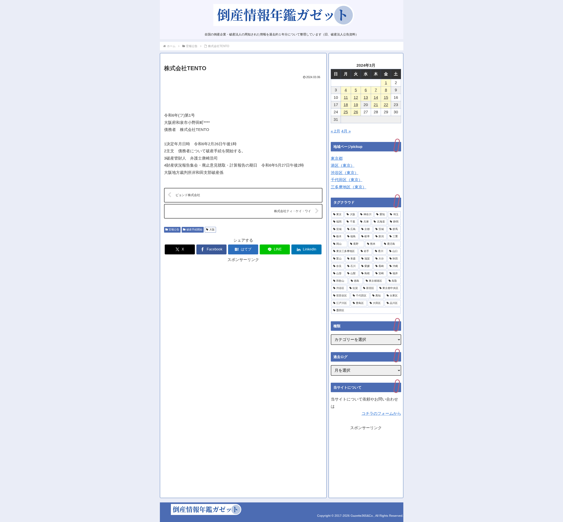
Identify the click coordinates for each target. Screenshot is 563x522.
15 (386, 97)
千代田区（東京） (346, 180)
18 (346, 105)
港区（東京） (343, 165)
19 (356, 105)
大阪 (212, 229)
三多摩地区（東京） (348, 187)
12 (356, 97)
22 (386, 105)
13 (366, 97)
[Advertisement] (243, 94)
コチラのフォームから (381, 413)
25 (346, 112)
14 (376, 97)
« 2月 (335, 131)
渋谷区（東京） (344, 173)
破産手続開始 (194, 229)
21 (376, 105)
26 (356, 112)
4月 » (346, 131)
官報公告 (174, 229)
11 (346, 97)
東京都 (337, 158)
